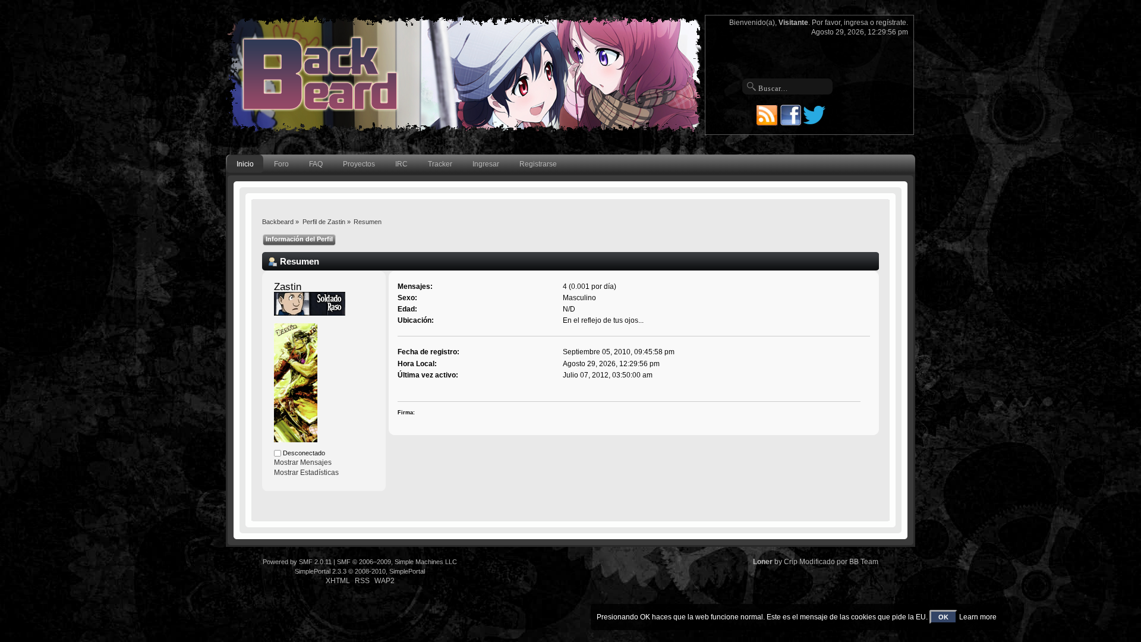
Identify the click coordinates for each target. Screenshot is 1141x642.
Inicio (245, 164)
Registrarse (538, 164)
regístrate (891, 22)
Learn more (978, 617)
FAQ (316, 164)
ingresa (856, 22)
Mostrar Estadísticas (306, 472)
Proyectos (359, 164)
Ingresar (485, 164)
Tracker (440, 164)
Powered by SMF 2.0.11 (297, 561)
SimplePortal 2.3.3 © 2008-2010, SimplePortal (360, 571)
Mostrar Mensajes (303, 462)
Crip (791, 562)
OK (943, 617)
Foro (281, 164)
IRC (401, 164)
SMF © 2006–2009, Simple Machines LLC (397, 561)
